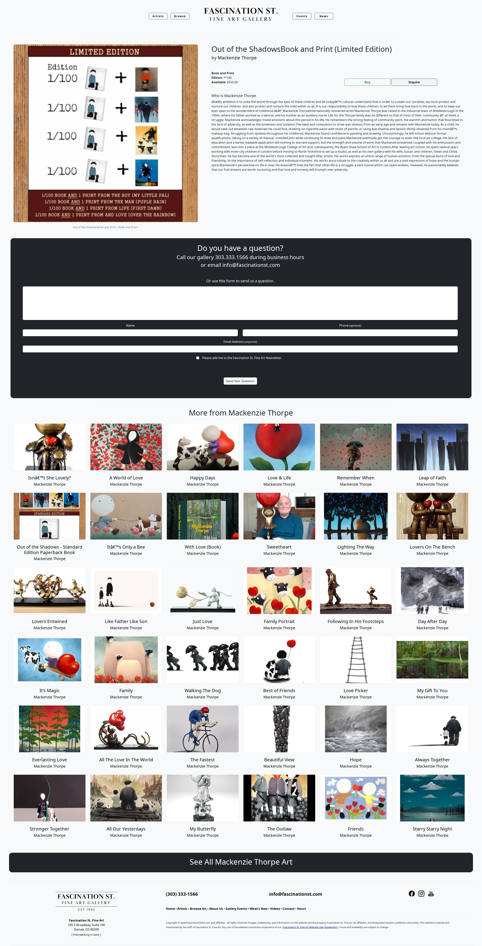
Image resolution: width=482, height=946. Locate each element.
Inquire (414, 82)
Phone (350, 325)
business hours (285, 257)
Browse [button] (180, 16)
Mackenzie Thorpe (237, 57)
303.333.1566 (231, 257)
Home (170, 909)
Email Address (240, 342)
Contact (288, 909)
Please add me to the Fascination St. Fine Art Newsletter (241, 358)
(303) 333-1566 (182, 894)
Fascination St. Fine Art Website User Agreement (310, 927)
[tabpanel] (337, 135)
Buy (367, 82)
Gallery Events (236, 909)
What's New (259, 909)
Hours (301, 909)
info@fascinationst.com (251, 264)
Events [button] (302, 16)
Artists (182, 909)
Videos (275, 909)
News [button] (324, 16)
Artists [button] (158, 16)
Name (130, 325)
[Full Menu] (241, 15)
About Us (216, 909)
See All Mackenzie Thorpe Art (241, 861)
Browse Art (198, 909)
